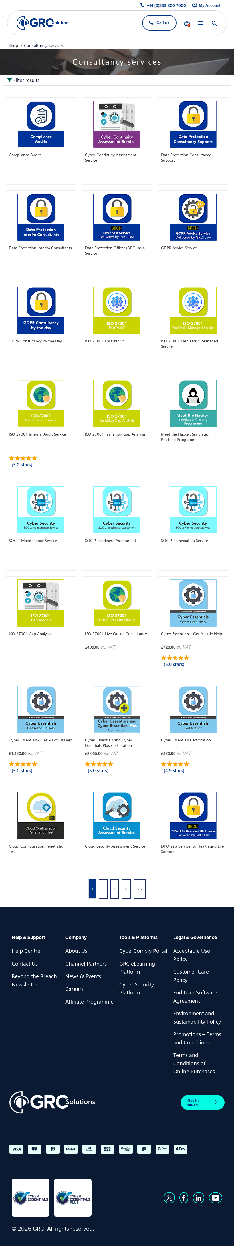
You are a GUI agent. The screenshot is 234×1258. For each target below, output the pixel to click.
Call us (162, 23)
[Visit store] (186, 23)
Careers (74, 988)
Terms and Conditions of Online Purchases (194, 1063)
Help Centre (26, 950)
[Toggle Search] (214, 23)
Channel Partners (86, 963)
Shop (13, 45)
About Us (76, 950)
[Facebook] (183, 1197)
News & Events (83, 976)
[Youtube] (216, 1197)
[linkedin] (198, 1197)
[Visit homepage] (43, 23)
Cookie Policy (158, 1251)
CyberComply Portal (143, 950)
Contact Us (25, 963)
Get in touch (193, 1102)
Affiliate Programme (89, 1001)
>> (139, 889)
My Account (209, 5)
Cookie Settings (199, 1251)
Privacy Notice (118, 1251)
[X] (169, 1197)
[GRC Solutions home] (52, 1102)
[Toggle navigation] (200, 23)
